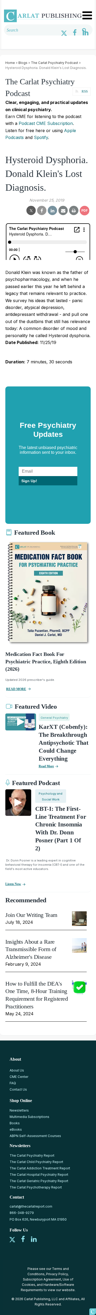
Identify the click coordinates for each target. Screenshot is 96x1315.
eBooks (16, 1129)
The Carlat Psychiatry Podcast (54, 63)
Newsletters (19, 1110)
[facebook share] (41, 210)
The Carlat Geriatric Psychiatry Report (39, 1181)
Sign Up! (29, 481)
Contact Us (18, 1089)
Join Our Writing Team (31, 915)
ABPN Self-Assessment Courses (35, 1136)
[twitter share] (31, 210)
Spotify (41, 137)
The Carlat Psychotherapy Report (36, 1187)
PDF (84, 210)
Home (10, 63)
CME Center (19, 1077)
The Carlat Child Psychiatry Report (36, 1162)
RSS (85, 91)
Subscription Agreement (42, 1279)
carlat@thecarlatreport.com (31, 1206)
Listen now (13, 884)
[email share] (63, 210)
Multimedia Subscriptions (29, 1117)
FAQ (13, 1083)
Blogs (22, 63)
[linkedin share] (52, 210)
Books (15, 1123)
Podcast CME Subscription (46, 123)
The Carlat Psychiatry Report (32, 1155)
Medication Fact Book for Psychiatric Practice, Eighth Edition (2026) (45, 661)
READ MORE (16, 689)
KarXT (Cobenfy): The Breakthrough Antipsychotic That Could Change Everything (64, 743)
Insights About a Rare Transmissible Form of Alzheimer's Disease (30, 949)
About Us (17, 1070)
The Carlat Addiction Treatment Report (40, 1168)
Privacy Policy (57, 1274)
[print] (73, 210)
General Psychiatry (54, 718)
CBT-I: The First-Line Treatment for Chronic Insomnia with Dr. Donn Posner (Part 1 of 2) (60, 828)
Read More (46, 766)
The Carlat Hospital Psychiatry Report (39, 1175)
